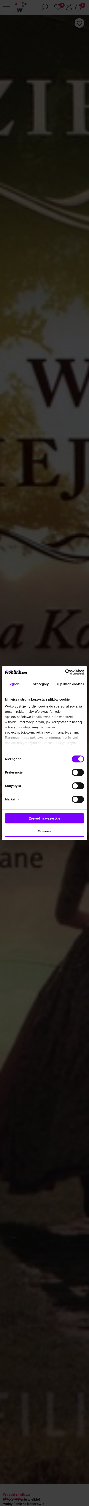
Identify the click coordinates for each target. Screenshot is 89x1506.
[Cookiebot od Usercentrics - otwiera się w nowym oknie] (65, 672)
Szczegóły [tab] (41, 684)
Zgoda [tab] (15, 684)
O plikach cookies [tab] (70, 684)
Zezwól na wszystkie (44, 818)
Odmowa (44, 831)
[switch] (78, 772)
